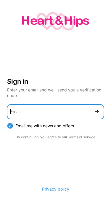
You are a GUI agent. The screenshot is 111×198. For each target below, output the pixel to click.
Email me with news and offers (44, 125)
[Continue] (97, 112)
